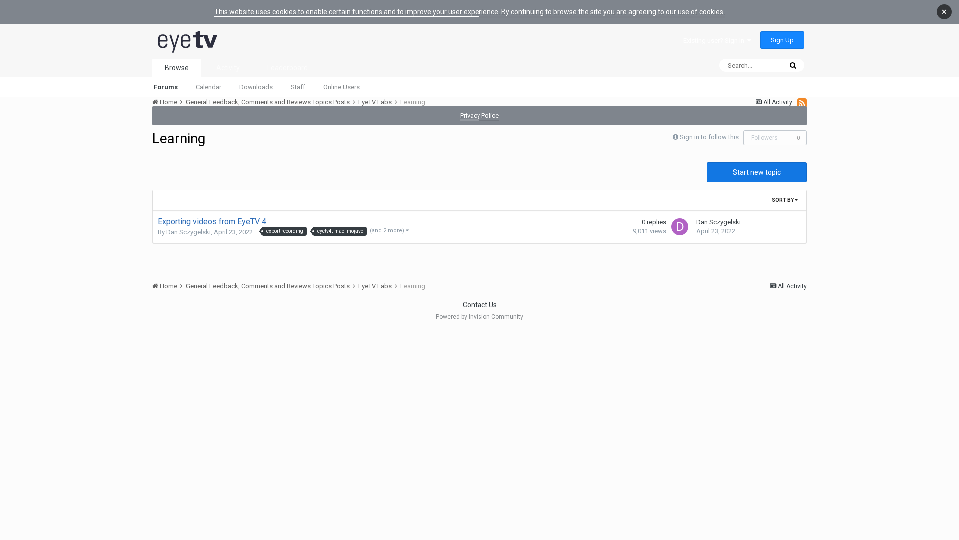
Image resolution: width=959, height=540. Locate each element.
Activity (228, 68)
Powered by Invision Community (479, 317)
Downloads (256, 87)
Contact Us (480, 305)
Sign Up (782, 40)
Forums (166, 87)
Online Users (341, 87)
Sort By (783, 200)
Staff (298, 87)
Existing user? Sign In (715, 40)
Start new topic (757, 172)
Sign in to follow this (709, 137)
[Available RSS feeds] (802, 103)
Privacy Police (479, 116)
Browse (177, 68)
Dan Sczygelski (188, 232)
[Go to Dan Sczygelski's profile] (679, 227)
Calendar (208, 87)
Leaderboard (287, 68)
